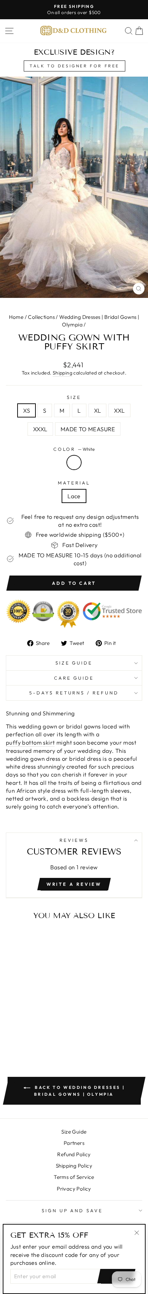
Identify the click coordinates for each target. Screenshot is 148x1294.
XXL (119, 410)
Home (16, 317)
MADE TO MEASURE (88, 429)
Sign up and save (72, 1210)
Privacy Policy (74, 1188)
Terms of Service (74, 1177)
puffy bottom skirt (30, 742)
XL (97, 410)
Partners (74, 1143)
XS (26, 410)
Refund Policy (74, 1154)
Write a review (74, 884)
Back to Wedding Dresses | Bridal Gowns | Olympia (79, 1091)
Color (74, 449)
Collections (41, 317)
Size (74, 397)
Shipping (62, 373)
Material (74, 483)
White (74, 462)
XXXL (40, 429)
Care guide (74, 678)
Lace (74, 496)
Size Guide (74, 663)
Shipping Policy (74, 1165)
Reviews (74, 840)
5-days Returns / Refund (74, 692)
